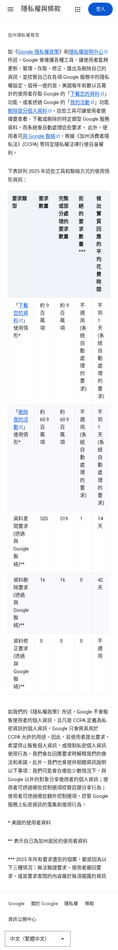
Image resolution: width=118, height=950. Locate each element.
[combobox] (37, 939)
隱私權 (71, 903)
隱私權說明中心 (86, 52)
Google (16, 903)
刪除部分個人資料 (27, 111)
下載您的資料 (85, 94)
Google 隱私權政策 (38, 52)
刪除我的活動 (20, 419)
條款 (89, 903)
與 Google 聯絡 (39, 136)
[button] (10, 9)
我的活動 (80, 102)
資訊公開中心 (22, 919)
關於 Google (44, 903)
